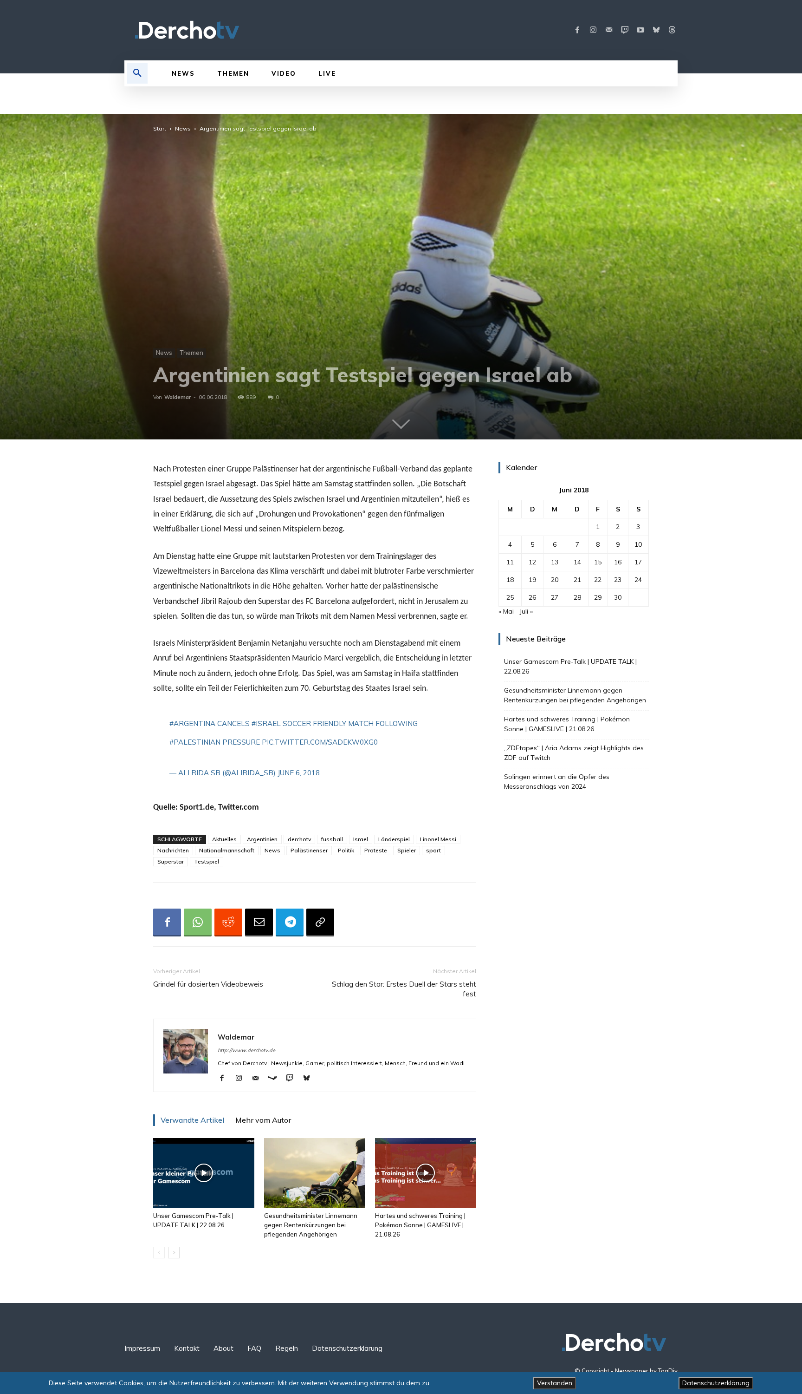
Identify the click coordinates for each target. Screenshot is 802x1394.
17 (638, 562)
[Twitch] (624, 30)
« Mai (506, 611)
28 (577, 597)
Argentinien (262, 839)
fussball (332, 839)
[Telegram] (290, 922)
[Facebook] (577, 30)
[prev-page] (159, 1252)
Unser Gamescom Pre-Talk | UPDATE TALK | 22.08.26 (570, 666)
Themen (191, 352)
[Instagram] (593, 30)
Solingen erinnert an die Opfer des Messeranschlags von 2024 (556, 781)
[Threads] (672, 30)
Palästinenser (309, 850)
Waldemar (177, 397)
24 (638, 580)
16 (617, 562)
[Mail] (608, 30)
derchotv (299, 839)
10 (638, 544)
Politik (346, 850)
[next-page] (174, 1252)
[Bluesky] (656, 30)
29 (598, 597)
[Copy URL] (320, 922)
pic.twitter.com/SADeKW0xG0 (320, 742)
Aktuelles (224, 839)
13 (554, 562)
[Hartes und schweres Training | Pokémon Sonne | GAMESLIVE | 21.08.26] (425, 1173)
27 (554, 597)
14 (577, 562)
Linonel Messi (438, 839)
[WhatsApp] (198, 922)
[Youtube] (640, 30)
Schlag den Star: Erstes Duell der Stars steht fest (404, 989)
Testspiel (206, 861)
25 (510, 597)
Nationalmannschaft (226, 850)
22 (598, 580)
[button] (137, 73)
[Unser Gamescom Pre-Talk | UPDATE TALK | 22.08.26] (203, 1173)
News (183, 128)
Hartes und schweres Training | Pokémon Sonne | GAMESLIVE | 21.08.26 (420, 1225)
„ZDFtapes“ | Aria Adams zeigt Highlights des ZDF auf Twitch (574, 753)
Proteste (375, 850)
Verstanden (554, 1383)
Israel (360, 839)
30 (617, 597)
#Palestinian (194, 742)
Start (159, 128)
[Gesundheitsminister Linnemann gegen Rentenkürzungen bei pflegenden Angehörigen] (314, 1173)
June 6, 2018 (299, 772)
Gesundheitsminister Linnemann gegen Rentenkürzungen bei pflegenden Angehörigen (310, 1225)
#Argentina (192, 723)
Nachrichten (173, 850)
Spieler (406, 850)
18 (510, 580)
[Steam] (276, 1078)
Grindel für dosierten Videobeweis (208, 984)
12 (532, 562)
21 (577, 580)
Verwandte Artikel (192, 1120)
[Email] (259, 922)
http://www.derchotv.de (246, 1050)
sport (433, 850)
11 (510, 562)
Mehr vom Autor (263, 1120)
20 (554, 580)
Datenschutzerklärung (716, 1383)
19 (532, 580)
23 (617, 580)
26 (532, 597)
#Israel (266, 723)
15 (598, 562)
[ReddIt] (228, 922)
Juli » (526, 611)
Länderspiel (394, 839)
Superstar (170, 861)
